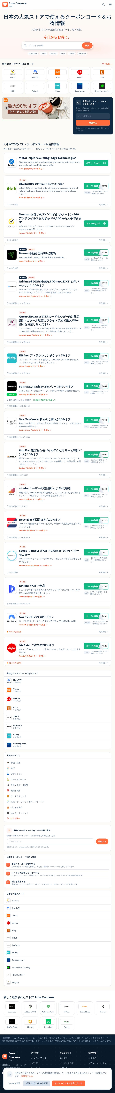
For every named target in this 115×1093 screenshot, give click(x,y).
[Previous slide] (6, 108)
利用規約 (92, 1058)
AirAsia (53, 53)
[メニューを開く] (110, 4)
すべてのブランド (39, 1058)
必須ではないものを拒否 (37, 1083)
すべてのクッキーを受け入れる (68, 1083)
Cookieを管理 (14, 1083)
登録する (93, 123)
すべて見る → (107, 64)
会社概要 (64, 1058)
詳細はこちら (27, 1076)
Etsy (63, 53)
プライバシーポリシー (98, 1063)
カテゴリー (36, 1063)
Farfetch (82, 53)
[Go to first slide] (66, 108)
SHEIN (72, 53)
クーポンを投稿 (66, 1063)
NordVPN (33, 53)
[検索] (103, 4)
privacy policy (93, 128)
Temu (44, 53)
